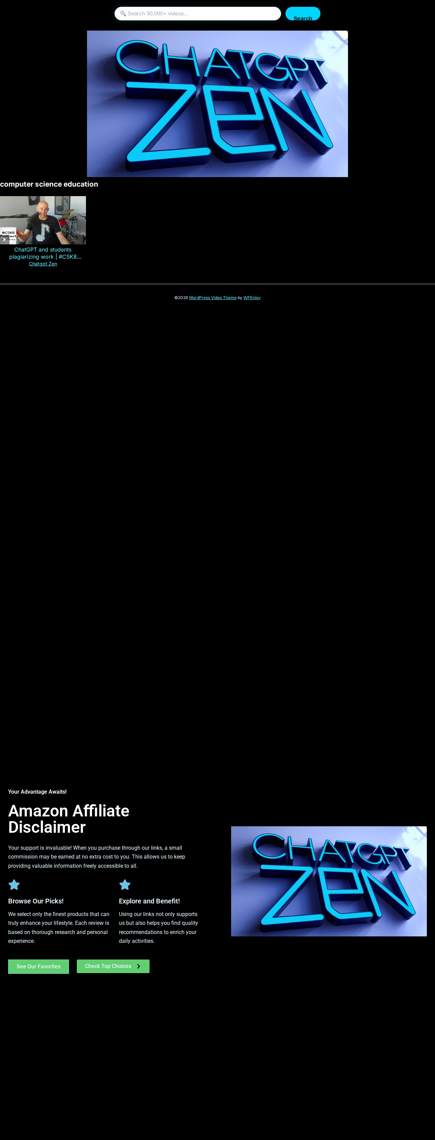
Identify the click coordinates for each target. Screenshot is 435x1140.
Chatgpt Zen (43, 263)
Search (303, 17)
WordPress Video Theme (213, 297)
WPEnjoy (252, 297)
